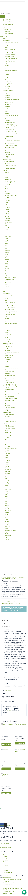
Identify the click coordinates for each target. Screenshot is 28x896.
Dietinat (7, 197)
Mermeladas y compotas (11, 70)
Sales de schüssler (9, 118)
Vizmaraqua (8, 282)
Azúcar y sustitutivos (10, 49)
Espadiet (7, 209)
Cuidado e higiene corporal (11, 151)
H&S (6, 225)
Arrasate (7, 177)
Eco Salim (7, 200)
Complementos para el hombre (12, 99)
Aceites (7, 134)
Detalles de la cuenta (8, 862)
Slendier (7, 272)
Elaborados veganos (10, 61)
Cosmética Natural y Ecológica (10, 133)
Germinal (7, 215)
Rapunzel (7, 261)
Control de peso (9, 102)
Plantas (7, 74)
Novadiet (7, 252)
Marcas (5, 170)
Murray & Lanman (9, 247)
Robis (6, 263)
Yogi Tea (7, 286)
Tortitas (7, 88)
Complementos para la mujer (12, 101)
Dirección (5, 858)
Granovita (7, 218)
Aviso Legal (6, 881)
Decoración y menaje (8, 161)
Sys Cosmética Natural (10, 277)
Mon (6, 245)
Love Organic (8, 236)
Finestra (7, 213)
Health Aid (7, 220)
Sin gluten (7, 86)
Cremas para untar (9, 56)
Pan (6, 72)
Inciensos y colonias (10, 154)
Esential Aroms (8, 208)
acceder (9, 710)
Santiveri (7, 270)
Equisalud (7, 206)
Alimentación (6, 40)
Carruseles (7, 163)
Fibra (6, 63)
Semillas (7, 85)
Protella (7, 259)
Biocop (6, 186)
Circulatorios (8, 95)
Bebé (6, 138)
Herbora (7, 224)
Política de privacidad (8, 883)
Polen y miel (8, 81)
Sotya (6, 275)
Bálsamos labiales (9, 136)
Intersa (6, 233)
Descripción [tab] (4, 620)
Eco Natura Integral (9, 199)
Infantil (6, 111)
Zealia (6, 288)
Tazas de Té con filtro (10, 168)
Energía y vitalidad (9, 108)
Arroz (6, 47)
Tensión (7, 127)
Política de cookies (8, 884)
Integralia (7, 231)
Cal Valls (7, 192)
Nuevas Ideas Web (6, 877)
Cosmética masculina (10, 142)
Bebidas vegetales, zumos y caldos (13, 53)
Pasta (6, 79)
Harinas (7, 67)
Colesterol (7, 97)
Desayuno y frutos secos (11, 58)
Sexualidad (7, 120)
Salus (6, 266)
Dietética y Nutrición (8, 90)
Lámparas (7, 167)
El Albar (7, 202)
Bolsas (8, 76)
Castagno (7, 193)
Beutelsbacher (8, 183)
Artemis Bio (8, 179)
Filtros (8, 77)
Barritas (7, 51)
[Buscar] (2, 16)
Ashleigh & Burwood (10, 181)
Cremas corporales (9, 143)
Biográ (6, 188)
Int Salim (7, 229)
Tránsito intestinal (9, 129)
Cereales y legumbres (10, 54)
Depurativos (8, 104)
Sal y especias (8, 83)
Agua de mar (8, 44)
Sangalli (7, 268)
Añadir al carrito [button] (6, 744)
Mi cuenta (5, 854)
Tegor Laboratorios (9, 279)
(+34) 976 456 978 (4, 844)
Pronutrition (8, 257)
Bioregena (7, 190)
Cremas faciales (9, 149)
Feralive (7, 211)
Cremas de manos (9, 147)
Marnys (7, 240)
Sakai (6, 265)
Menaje (6, 69)
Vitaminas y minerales (10, 131)
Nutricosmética (7, 159)
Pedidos (5, 856)
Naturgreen (7, 250)
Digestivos (7, 106)
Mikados (7, 156)
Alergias (7, 92)
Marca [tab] (3, 623)
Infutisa (7, 227)
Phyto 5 (7, 256)
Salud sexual (8, 158)
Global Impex (8, 216)
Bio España (7, 184)
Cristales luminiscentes (10, 165)
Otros (6, 117)
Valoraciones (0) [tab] (5, 626)
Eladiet (6, 204)
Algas (6, 45)
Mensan (7, 243)
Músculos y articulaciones (11, 115)
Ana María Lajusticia (10, 175)
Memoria (7, 113)
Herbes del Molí (8, 222)
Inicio (4, 38)
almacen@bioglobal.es (5, 847)
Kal (5, 234)
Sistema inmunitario (10, 122)
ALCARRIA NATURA (9, 174)
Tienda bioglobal (11, 875)
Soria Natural (8, 273)
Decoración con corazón (11, 195)
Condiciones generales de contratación (12, 879)
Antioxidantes (8, 93)
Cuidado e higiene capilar (11, 145)
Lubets (6, 238)
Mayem (7, 241)
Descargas (6, 860)
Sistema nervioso (9, 124)
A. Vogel (7, 172)
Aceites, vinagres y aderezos (12, 42)
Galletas (7, 65)
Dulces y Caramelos (10, 60)
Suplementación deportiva (11, 126)
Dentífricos (7, 152)
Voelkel (6, 284)
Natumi (6, 249)
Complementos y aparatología (12, 140)
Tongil (6, 281)
